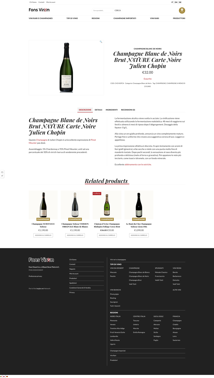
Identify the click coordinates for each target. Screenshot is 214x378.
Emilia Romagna (139, 332)
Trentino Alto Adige (117, 328)
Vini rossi (177, 268)
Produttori (179, 18)
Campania (157, 321)
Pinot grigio (114, 294)
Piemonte (113, 321)
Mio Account (50, 2)
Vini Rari (154, 18)
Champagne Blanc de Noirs (142, 83)
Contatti (41, 2)
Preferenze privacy (35, 276)
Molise (156, 328)
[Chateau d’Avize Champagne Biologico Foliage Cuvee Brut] (107, 205)
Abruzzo (157, 324)
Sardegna (157, 336)
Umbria (136, 324)
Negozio (72, 269)
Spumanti (159, 268)
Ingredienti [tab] (112, 110)
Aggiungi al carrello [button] (43, 235)
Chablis (175, 324)
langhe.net (40, 289)
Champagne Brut (135, 280)
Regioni (96, 18)
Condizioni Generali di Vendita (80, 288)
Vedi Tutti (132, 284)
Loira (175, 336)
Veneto (113, 324)
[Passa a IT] (1, 376)
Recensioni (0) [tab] (128, 110)
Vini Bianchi (115, 290)
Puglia (156, 340)
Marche (136, 328)
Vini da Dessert (117, 268)
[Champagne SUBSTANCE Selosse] (43, 205)
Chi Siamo (33, 2)
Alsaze (175, 332)
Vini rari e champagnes (41, 18)
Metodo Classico (161, 272)
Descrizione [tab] (85, 110)
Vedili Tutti (159, 280)
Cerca (118, 10)
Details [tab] (98, 110)
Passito (113, 276)
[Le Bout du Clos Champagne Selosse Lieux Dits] (138, 205)
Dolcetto (176, 280)
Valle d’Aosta (115, 340)
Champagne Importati (125, 18)
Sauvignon (114, 302)
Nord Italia (115, 316)
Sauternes (176, 340)
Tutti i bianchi (115, 306)
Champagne (44, 120)
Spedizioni (73, 283)
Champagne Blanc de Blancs (139, 272)
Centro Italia (139, 316)
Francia (176, 316)
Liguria (112, 344)
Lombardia (114, 336)
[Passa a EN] (4, 376)
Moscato (113, 272)
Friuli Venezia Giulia (117, 332)
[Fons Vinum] (39, 11)
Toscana (136, 321)
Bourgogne (177, 328)
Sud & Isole (158, 316)
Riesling (113, 298)
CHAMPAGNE (161, 83)
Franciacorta (159, 276)
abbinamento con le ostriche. (138, 164)
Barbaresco (177, 276)
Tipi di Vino (72, 18)
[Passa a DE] (7, 376)
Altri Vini (177, 290)
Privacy (72, 292)
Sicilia (156, 332)
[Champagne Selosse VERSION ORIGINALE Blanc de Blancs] (75, 205)
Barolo (175, 272)
